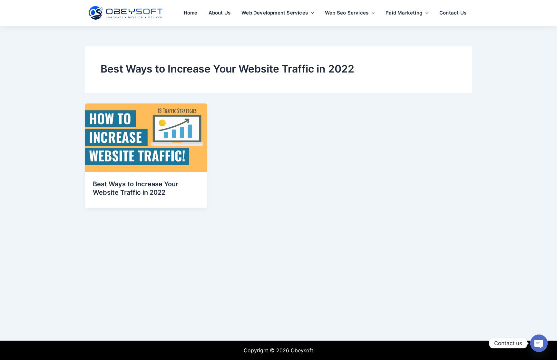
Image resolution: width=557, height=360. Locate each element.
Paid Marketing (404, 13)
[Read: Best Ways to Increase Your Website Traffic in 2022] (146, 137)
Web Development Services (274, 13)
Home (191, 13)
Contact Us (452, 13)
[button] (311, 13)
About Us (220, 13)
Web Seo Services (346, 13)
